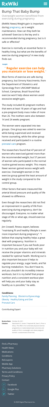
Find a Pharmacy (10, 343)
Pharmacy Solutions (11, 368)
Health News (8, 347)
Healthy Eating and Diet (22, 299)
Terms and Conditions (12, 372)
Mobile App (7, 364)
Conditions (7, 355)
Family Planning (9, 296)
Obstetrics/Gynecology (29, 296)
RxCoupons (7, 360)
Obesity (5, 299)
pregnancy (14, 27)
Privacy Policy (8, 376)
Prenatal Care (8, 302)
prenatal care (9, 143)
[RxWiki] (10, 4)
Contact (5, 380)
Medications (7, 351)
